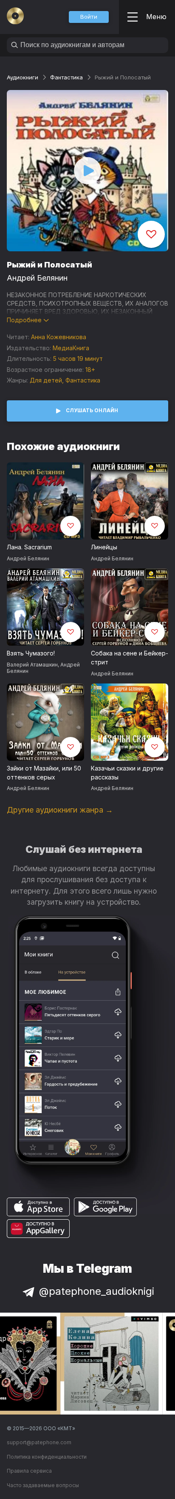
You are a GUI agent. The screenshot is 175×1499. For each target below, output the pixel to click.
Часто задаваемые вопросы (43, 1485)
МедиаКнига (71, 348)
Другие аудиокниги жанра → (60, 809)
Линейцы (104, 547)
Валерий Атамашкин (32, 664)
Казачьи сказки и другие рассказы (127, 773)
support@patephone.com (39, 1442)
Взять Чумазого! (31, 653)
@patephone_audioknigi (96, 1291)
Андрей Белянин (37, 277)
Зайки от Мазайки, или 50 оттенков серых (44, 773)
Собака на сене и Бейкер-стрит (129, 658)
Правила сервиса (29, 1471)
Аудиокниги (22, 77)
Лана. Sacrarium (29, 547)
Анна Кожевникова (58, 336)
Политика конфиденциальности (47, 1457)
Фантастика (66, 77)
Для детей (46, 380)
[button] (89, 17)
